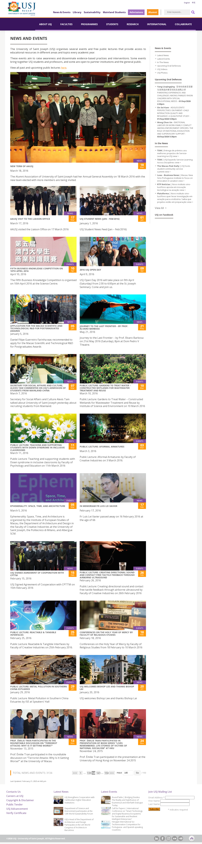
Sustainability (92, 12)
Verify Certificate (16, 813)
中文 (193, 2)
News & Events (61, 12)
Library (77, 12)
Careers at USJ (14, 796)
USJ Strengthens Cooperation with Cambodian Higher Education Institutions (80, 800)
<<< (75, 773)
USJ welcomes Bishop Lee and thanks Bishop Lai (107, 688)
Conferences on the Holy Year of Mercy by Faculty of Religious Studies (106, 633)
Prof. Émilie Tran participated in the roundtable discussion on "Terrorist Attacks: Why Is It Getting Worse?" (33, 743)
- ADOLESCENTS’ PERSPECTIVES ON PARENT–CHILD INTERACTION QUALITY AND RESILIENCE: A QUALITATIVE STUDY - (173, 113)
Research (133, 24)
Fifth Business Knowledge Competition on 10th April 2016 (36, 269)
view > (176, 156)
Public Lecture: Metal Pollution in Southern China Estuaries (38, 688)
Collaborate (183, 24)
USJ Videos (162, 69)
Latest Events (163, 58)
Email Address (156, 797)
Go (137, 773)
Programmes (89, 24)
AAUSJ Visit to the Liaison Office (30, 218)
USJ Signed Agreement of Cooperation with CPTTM (37, 574)
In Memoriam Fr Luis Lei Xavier (98, 506)
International (156, 24)
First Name (154, 800)
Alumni (152, 12)
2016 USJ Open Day (90, 269)
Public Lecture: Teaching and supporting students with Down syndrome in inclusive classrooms (37, 447)
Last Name (154, 804)
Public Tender (14, 804)
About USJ (45, 24)
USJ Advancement (17, 808)
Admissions (136, 12)
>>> (112, 773)
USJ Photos (162, 72)
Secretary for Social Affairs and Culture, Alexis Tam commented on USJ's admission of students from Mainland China (38, 388)
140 (93, 773)
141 (98, 773)
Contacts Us (13, 791)
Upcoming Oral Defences (169, 65)
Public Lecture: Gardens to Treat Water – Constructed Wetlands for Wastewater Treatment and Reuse (105, 388)
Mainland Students (114, 12)
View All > (160, 208)
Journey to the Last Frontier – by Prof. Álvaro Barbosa (104, 327)
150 (106, 773)
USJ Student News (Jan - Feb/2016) (100, 218)
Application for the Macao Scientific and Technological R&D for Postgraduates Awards (36, 328)
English (187, 2)
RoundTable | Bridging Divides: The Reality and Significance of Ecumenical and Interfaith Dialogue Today (127, 801)
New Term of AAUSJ (21, 166)
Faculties (66, 24)
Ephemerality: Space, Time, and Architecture (37, 506)
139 (89, 773)
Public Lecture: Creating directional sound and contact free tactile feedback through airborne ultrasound (107, 575)
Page (119, 772)
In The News (163, 62)
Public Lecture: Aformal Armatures (102, 446)
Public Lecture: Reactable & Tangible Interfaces (33, 633)
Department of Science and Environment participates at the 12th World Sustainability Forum (79, 811)
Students (112, 24)
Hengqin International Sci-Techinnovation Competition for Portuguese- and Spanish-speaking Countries (127, 825)
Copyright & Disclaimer (20, 800)
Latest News (163, 55)
